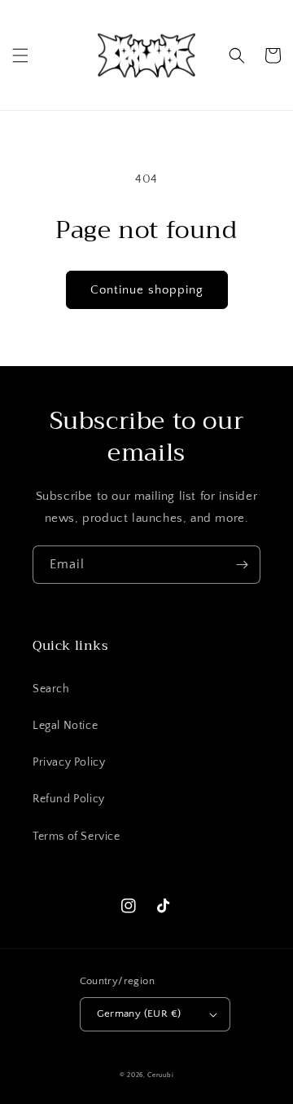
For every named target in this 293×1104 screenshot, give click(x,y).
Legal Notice (65, 725)
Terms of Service (76, 836)
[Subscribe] (242, 564)
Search (51, 689)
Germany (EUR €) (139, 1013)
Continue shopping (146, 290)
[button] (20, 55)
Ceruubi (160, 1075)
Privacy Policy (69, 762)
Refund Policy (69, 799)
